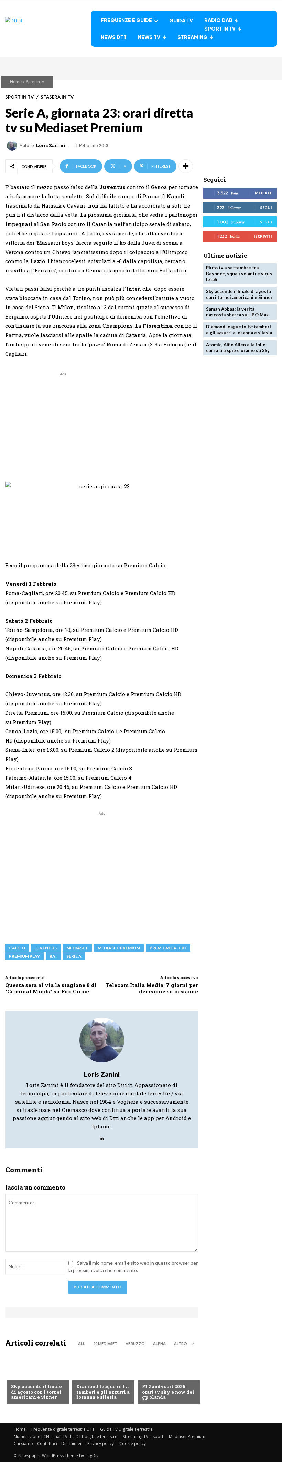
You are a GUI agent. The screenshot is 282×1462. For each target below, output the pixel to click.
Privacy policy (100, 1444)
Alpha (159, 1343)
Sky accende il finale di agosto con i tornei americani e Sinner (36, 1391)
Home (16, 81)
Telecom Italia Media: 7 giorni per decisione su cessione (152, 988)
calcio (17, 947)
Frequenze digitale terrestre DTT (63, 1429)
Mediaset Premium (187, 1436)
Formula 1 (154, 1375)
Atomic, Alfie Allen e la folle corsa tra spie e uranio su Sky (238, 347)
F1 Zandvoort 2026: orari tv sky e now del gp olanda (168, 1391)
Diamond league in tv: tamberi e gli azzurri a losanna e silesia (103, 1391)
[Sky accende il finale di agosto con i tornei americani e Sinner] (36, 1378)
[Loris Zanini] (13, 146)
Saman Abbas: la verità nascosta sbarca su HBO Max (237, 311)
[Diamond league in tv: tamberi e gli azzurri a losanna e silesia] (101, 1378)
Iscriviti (263, 236)
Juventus (46, 947)
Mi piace (263, 193)
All (81, 1343)
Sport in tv (35, 81)
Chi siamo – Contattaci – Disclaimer (48, 1444)
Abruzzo (135, 1343)
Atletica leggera (96, 1375)
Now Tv (20, 1375)
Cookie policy (132, 1444)
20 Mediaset (105, 1343)
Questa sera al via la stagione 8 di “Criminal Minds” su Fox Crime (51, 988)
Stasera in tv (57, 97)
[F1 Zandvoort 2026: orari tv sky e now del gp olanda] (167, 1378)
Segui (266, 207)
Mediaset (77, 947)
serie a (74, 956)
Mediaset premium (119, 947)
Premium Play (24, 956)
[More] (185, 166)
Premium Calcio (168, 947)
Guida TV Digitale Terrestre (126, 1429)
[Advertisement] (63, 426)
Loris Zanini (51, 145)
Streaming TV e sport (143, 1436)
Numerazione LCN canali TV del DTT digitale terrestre (65, 1436)
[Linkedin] (101, 1136)
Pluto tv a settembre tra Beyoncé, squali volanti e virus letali (239, 273)
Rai (53, 956)
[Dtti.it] (48, 29)
